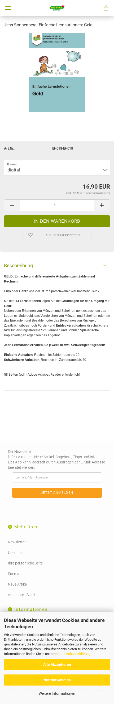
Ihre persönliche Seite (25, 563)
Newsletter (17, 542)
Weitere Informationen (57, 693)
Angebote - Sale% (22, 595)
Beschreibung (18, 265)
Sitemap (14, 574)
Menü (8, 8)
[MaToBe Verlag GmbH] (57, 8)
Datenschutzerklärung (73, 654)
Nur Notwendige (57, 680)
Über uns (15, 552)
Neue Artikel (18, 584)
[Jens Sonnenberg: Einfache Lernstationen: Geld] (57, 72)
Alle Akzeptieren (57, 664)
